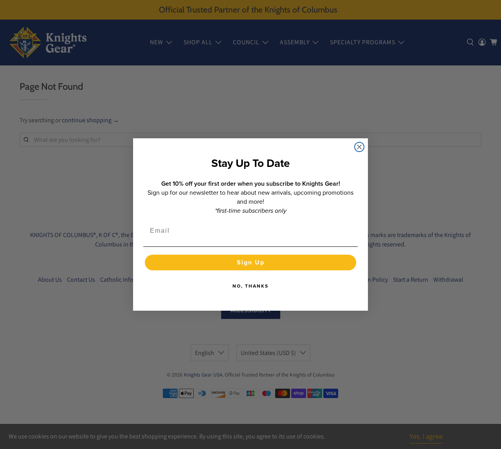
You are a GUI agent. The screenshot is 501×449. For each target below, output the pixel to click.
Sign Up (251, 262)
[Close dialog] (359, 147)
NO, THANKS (250, 286)
